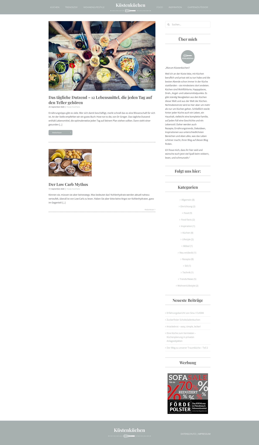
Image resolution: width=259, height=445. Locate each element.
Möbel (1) (188, 246)
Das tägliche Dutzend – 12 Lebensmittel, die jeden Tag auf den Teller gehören (100, 100)
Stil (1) (188, 265)
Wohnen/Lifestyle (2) (188, 285)
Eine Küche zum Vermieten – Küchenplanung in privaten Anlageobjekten (181, 337)
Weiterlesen (57, 132)
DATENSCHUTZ (188, 433)
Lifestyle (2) (188, 239)
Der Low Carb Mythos (68, 184)
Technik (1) (188, 272)
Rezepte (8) (188, 259)
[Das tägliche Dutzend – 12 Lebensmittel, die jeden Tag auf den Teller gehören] (102, 56)
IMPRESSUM (204, 433)
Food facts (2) (188, 219)
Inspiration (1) (188, 226)
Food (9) (188, 213)
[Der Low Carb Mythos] (70, 162)
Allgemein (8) (188, 199)
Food (69, 107)
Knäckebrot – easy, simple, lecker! (184, 326)
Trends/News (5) (188, 279)
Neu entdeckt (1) (188, 252)
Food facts (76, 107)
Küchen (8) (188, 232)
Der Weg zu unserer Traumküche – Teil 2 (187, 347)
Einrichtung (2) (187, 206)
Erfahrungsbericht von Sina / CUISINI (185, 313)
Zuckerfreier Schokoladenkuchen (183, 319)
